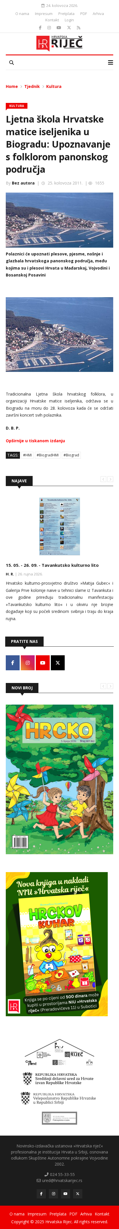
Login (69, 19)
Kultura (54, 86)
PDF (83, 13)
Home (12, 86)
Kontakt (52, 19)
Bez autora (23, 183)
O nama (22, 13)
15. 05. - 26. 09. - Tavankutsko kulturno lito (52, 565)
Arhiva (98, 13)
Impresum (44, 13)
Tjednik (32, 86)
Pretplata (66, 13)
